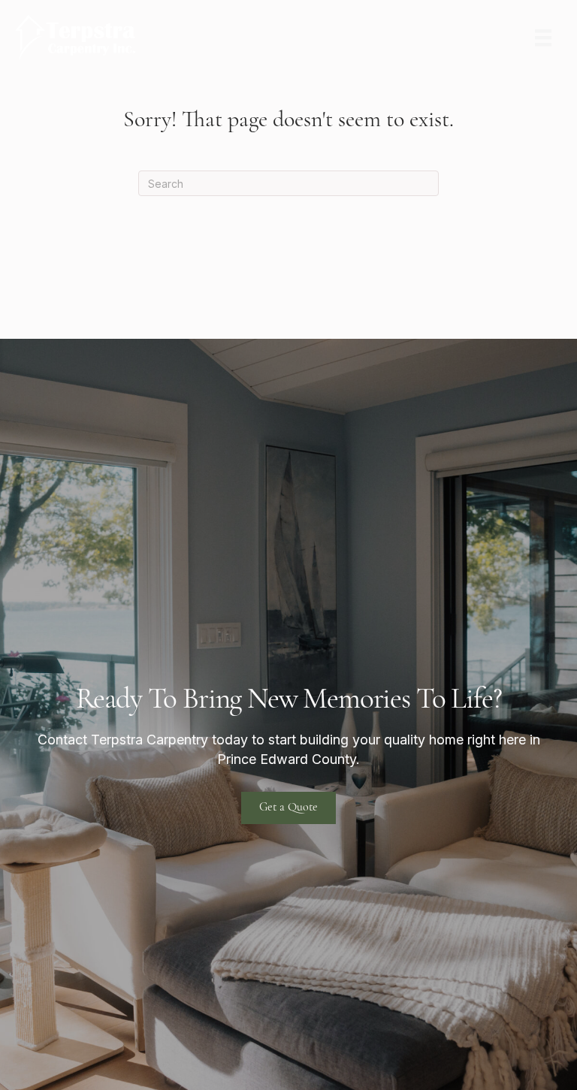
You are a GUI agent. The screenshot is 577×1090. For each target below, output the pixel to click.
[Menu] (543, 37)
